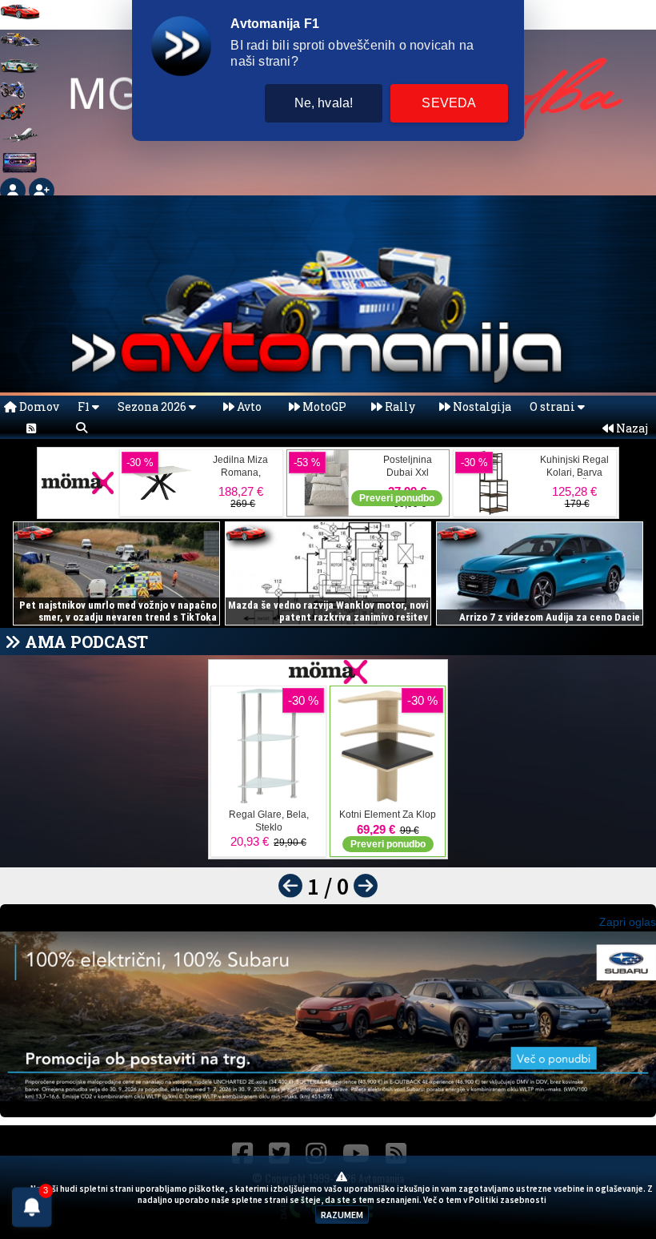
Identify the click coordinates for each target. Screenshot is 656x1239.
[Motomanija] (13, 95)
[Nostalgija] (20, 170)
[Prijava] (14, 189)
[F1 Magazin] (20, 47)
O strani (554, 406)
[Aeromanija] (20, 143)
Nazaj (631, 428)
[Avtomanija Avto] (20, 19)
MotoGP (323, 406)
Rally (398, 406)
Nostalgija (480, 406)
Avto (248, 406)
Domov (38, 406)
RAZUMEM (342, 1215)
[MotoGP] (13, 116)
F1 (85, 406)
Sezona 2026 (153, 406)
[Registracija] (41, 189)
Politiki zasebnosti (507, 1199)
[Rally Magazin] (20, 74)
